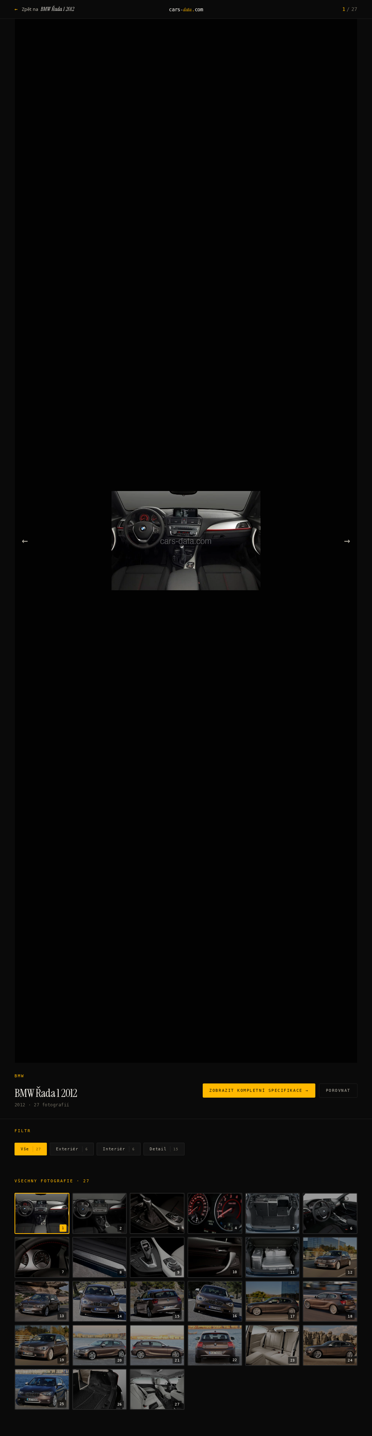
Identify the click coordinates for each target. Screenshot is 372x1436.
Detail (164, 1149)
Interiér (118, 1149)
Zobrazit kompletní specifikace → (258, 1090)
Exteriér (72, 1149)
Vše (31, 1149)
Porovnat (338, 1090)
